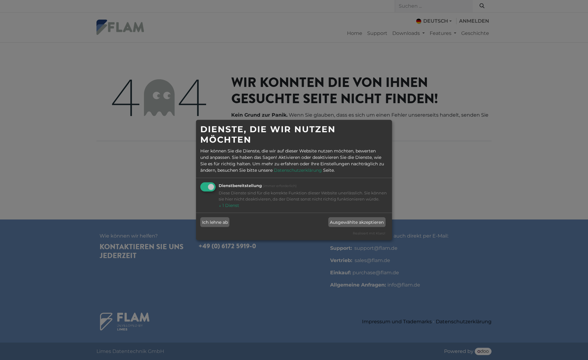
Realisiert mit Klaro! (369, 233)
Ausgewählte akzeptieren (357, 222)
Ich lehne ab (215, 222)
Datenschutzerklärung (298, 170)
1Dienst (229, 205)
